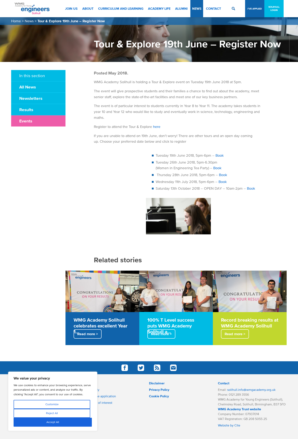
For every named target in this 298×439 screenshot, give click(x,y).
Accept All (52, 422)
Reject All (52, 413)
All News (27, 86)
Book (219, 155)
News (29, 21)
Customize (52, 404)
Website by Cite (229, 425)
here (156, 127)
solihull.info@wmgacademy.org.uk (251, 389)
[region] (52, 401)
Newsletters (30, 98)
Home (16, 21)
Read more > (87, 334)
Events (25, 120)
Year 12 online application (98, 396)
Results (26, 109)
